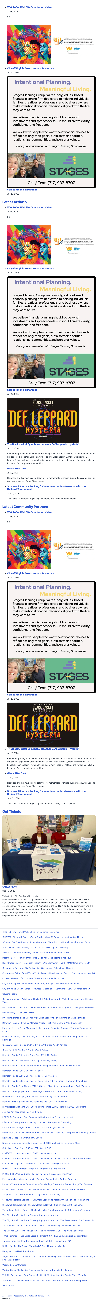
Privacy (40, 1179)
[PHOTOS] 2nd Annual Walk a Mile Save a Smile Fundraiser (30, 932)
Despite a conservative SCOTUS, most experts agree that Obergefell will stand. (56, 1007)
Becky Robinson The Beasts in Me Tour (52, 958)
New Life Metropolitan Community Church (75, 1132)
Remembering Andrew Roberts (61, 1179)
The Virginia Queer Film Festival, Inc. (63, 1225)
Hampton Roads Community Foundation (21, 1065)
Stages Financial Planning (47, 1194)
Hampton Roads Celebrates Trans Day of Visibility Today (29, 1055)
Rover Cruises (9, 1189)
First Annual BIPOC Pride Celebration (64, 1023)
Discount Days (9, 1012)
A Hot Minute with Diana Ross (44, 942)
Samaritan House (41, 1189)
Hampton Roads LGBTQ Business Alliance (22, 1071)
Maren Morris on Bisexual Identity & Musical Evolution (28, 1132)
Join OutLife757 (34, 1112)
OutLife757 (45, 1148)
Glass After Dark (10, 1045)
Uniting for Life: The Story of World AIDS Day (23, 1246)
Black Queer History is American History (21, 963)
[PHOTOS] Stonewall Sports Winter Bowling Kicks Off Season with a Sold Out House (42, 937)
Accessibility (48, 947)
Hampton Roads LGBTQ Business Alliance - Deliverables (29, 1076)
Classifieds (48, 989)
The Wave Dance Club (49, 1231)
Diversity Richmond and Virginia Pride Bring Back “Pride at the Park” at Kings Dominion (43, 1018)
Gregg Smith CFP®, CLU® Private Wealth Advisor (43, 1045)
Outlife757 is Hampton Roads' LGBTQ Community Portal (29, 1153)
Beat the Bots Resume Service (54, 952)
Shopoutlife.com (77, 1189)
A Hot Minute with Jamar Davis (75, 942)
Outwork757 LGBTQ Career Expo (54, 1163)
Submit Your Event (63, 1205)
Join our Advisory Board (13, 1112)
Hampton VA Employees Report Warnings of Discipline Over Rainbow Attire (38, 1091)
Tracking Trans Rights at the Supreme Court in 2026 (27, 1241)
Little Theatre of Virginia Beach (17, 1127)
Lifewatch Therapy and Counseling (19, 1122)
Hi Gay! (79, 1091)
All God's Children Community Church (20, 952)
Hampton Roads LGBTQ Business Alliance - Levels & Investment (33, 1081)
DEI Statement (9, 1007)
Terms (26, 1210)
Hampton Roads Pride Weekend (75, 1086)
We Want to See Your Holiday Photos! (71, 1280)
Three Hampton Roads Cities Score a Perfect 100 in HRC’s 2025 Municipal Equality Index (44, 1236)
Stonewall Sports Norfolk (14, 1205)
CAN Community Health (54, 963)
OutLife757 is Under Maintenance (74, 1158)
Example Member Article (33, 1023)
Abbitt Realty (8, 947)
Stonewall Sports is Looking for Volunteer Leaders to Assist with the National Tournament (45, 1200)
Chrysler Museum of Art (83, 973)
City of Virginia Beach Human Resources (60, 983)
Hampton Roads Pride (76, 1081)
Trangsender (60, 1241)
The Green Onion (68, 1220)
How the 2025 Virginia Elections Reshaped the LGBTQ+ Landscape (34, 1101)
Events (16, 1023)
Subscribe (79, 1205)
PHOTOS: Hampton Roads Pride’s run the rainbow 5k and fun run (33, 1169)
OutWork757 (31, 1163)
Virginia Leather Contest (14, 1265)
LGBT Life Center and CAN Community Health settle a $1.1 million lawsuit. (37, 1117)
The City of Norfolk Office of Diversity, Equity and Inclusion (30, 1215)
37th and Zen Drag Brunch (15, 942)
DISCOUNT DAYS (26, 1012)
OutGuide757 (31, 1148)
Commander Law (63, 989)
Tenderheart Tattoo (11, 1210)
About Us (35, 947)
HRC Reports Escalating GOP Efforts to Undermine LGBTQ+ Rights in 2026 (38, 1107)
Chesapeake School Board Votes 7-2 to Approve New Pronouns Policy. (36, 973)
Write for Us (8, 1285)
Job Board (81, 1107)
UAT (70, 1241)
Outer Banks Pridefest (13, 1148)
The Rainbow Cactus (12, 1225)
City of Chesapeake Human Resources (45, 978)
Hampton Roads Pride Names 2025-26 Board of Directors (30, 1086)
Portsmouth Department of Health (18, 1179)
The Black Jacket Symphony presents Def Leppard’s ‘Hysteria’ (60, 1210)
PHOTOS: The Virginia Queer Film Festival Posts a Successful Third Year (37, 1174)
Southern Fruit (26, 1194)
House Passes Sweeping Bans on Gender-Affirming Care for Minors (34, 1096)
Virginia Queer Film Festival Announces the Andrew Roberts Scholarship (37, 1270)
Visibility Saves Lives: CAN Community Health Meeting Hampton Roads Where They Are (44, 1275)
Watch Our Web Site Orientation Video (33, 1280)
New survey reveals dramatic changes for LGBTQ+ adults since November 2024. (41, 1143)
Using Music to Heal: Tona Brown (18, 1251)
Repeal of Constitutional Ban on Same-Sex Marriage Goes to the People (36, 1184)
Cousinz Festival (10, 994)
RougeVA (77, 1184)
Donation (6, 1023)
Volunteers (7, 1280)
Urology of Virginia (56, 1246)
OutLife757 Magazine (12, 1163)
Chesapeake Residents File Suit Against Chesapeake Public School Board (37, 968)
